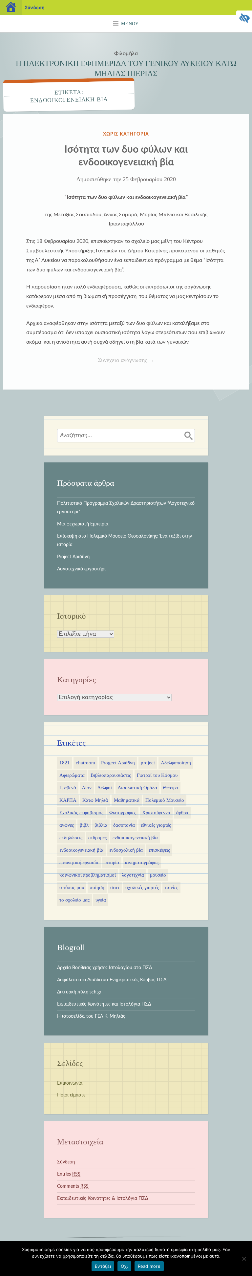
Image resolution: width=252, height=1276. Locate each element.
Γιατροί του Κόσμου (157, 775)
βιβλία (100, 825)
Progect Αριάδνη (118, 762)
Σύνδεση (66, 1161)
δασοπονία (124, 825)
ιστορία (111, 862)
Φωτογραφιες (122, 812)
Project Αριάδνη (73, 556)
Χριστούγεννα (156, 812)
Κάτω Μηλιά (95, 800)
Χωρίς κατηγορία (126, 134)
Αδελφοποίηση (176, 762)
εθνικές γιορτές (156, 825)
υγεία (100, 900)
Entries (68, 1174)
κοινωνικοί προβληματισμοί (87, 875)
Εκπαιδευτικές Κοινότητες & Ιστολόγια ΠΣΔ (102, 1198)
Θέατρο (170, 787)
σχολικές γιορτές (142, 887)
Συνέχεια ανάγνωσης (144, 360)
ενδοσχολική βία (126, 850)
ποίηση (97, 887)
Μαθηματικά (126, 800)
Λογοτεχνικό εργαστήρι (81, 568)
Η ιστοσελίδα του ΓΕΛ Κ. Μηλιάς (91, 1016)
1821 (64, 762)
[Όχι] (244, 1258)
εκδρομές (97, 837)
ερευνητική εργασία (78, 862)
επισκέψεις (159, 850)
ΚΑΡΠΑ (67, 800)
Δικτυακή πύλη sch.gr (79, 991)
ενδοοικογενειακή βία (81, 850)
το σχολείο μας (74, 900)
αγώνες (66, 825)
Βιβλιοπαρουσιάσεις (111, 775)
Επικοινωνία (69, 1083)
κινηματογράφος (141, 862)
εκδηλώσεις (70, 837)
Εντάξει (103, 1266)
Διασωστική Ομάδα (137, 787)
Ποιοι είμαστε (71, 1095)
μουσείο (158, 875)
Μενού (130, 23)
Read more (149, 1266)
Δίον (87, 787)
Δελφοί (104, 787)
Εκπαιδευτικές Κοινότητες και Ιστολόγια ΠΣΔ (104, 1004)
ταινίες (171, 887)
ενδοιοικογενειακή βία (135, 837)
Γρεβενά (67, 787)
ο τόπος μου (71, 887)
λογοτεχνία (133, 875)
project (148, 762)
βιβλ (84, 825)
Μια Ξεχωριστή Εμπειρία (82, 523)
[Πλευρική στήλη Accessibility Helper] (244, 18)
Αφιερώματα (72, 775)
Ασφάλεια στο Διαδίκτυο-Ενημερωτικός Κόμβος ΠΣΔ (111, 979)
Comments (73, 1186)
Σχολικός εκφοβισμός (81, 812)
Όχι (124, 1266)
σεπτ (114, 887)
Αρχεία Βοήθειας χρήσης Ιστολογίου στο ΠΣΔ (104, 967)
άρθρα (182, 812)
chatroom (85, 762)
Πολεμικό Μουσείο (164, 800)
